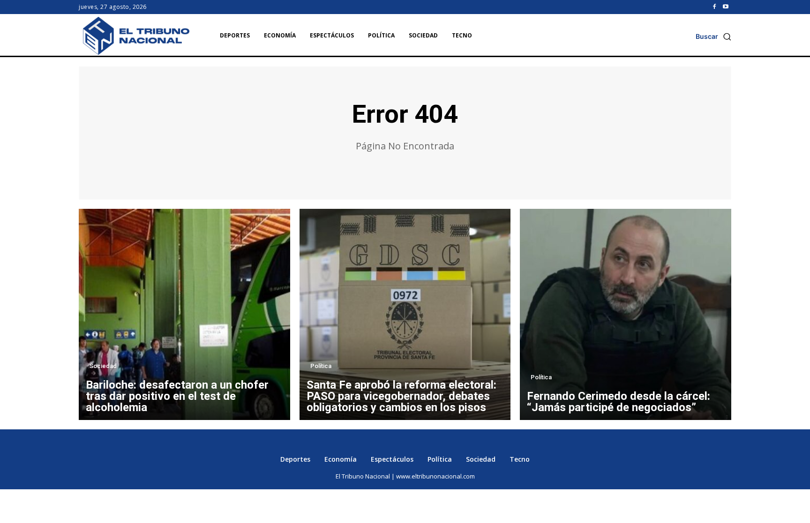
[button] (713, 36)
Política (320, 365)
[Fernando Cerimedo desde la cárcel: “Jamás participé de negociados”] (625, 314)
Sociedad (103, 365)
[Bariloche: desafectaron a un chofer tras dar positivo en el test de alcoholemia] (184, 314)
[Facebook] (714, 7)
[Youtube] (725, 7)
